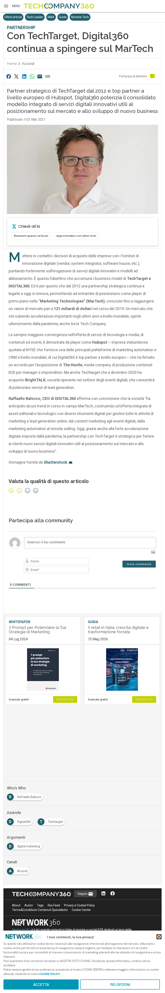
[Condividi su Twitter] (16, 76)
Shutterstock (55, 462)
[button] (12, 6)
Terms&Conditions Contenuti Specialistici (40, 910)
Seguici (83, 893)
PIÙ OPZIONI (120, 984)
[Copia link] (47, 76)
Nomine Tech (80, 17)
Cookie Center (81, 910)
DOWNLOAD (65, 699)
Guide (63, 17)
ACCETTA (41, 984)
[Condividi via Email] (40, 76)
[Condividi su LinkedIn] (24, 76)
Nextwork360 (21, 929)
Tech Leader (34, 17)
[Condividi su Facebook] (8, 76)
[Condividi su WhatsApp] (32, 76)
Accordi (28, 64)
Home (12, 64)
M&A (51, 17)
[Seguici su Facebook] (112, 894)
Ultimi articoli (13, 17)
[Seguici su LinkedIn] (103, 894)
